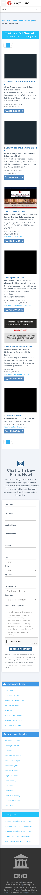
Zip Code (8, 575)
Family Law (9, 786)
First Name (9, 505)
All (3, 20)
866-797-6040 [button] (15, 309)
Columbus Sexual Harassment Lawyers (19, 831)
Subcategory (9, 595)
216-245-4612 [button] (15, 431)
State (7, 566)
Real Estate (9, 806)
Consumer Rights (11, 766)
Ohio (8, 20)
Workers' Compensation (13, 720)
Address (8, 545)
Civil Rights (9, 690)
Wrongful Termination (13, 725)
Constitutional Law (12, 695)
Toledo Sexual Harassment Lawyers (18, 841)
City (6, 557)
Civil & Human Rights (12, 761)
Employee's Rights (27, 20)
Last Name (9, 513)
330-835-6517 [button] (15, 110)
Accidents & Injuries (12, 741)
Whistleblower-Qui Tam (13, 715)
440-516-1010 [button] (15, 240)
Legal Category (10, 586)
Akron (14, 20)
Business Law (10, 751)
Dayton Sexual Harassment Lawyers (18, 836)
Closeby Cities (11, 815)
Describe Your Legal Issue (14, 606)
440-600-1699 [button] (15, 378)
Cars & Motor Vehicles (13, 756)
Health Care (9, 791)
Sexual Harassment (12, 705)
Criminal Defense (11, 771)
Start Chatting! (21, 649)
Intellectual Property (12, 796)
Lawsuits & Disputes (12, 801)
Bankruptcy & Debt (12, 746)
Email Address (10, 525)
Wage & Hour (10, 710)
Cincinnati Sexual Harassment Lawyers (19, 821)
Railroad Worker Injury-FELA (15, 700)
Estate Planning (10, 781)
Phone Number (10, 534)
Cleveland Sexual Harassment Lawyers (19, 826)
